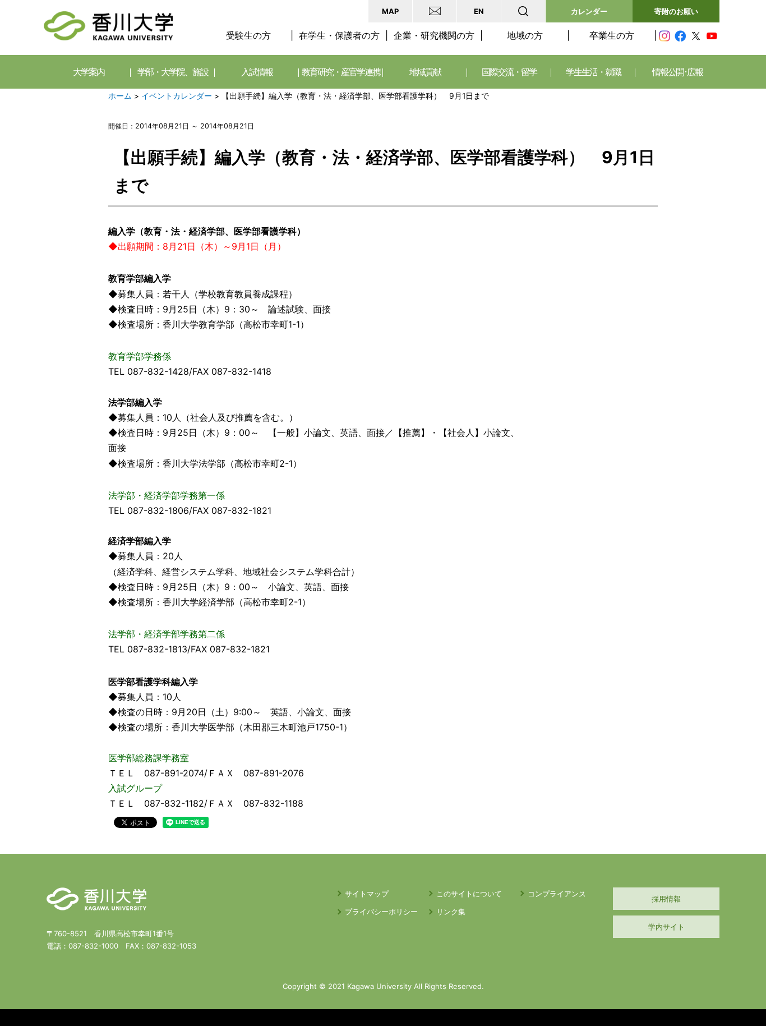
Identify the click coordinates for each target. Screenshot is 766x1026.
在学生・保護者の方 (339, 35)
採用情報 (666, 898)
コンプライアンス (557, 893)
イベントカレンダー (176, 95)
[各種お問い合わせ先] (434, 11)
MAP (390, 11)
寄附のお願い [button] (676, 11)
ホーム (120, 95)
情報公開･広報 (677, 71)
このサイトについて (469, 893)
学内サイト (666, 926)
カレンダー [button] (589, 11)
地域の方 (525, 35)
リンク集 (450, 911)
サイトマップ (367, 893)
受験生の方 (248, 35)
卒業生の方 (611, 35)
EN (479, 11)
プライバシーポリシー (381, 911)
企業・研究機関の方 (434, 35)
